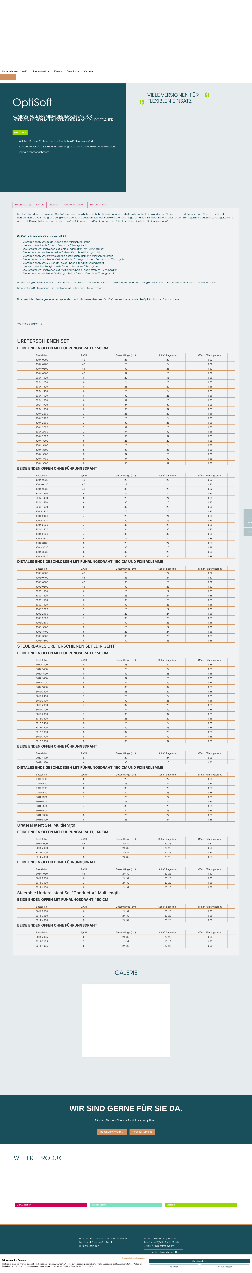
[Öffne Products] (48, 71)
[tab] (23, 205)
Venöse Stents (99, 1205)
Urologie (171, 1205)
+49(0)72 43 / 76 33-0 (164, 1239)
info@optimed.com (163, 1246)
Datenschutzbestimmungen (133, 1258)
